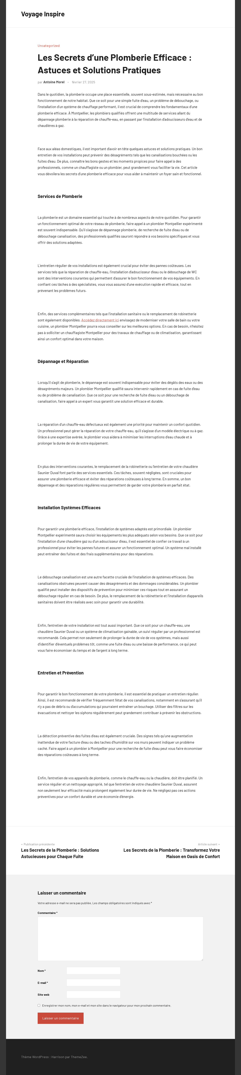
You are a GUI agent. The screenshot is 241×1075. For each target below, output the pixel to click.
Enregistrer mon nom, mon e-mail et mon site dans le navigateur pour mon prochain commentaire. (106, 1005)
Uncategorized (49, 45)
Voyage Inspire (43, 14)
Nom (42, 970)
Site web (43, 994)
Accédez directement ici (100, 320)
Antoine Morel (53, 82)
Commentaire (47, 912)
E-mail (43, 982)
